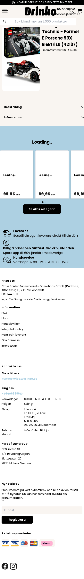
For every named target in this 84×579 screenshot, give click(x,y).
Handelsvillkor (11, 324)
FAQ (4, 313)
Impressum (9, 346)
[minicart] (79, 11)
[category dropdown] (5, 11)
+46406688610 (12, 394)
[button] (3, 501)
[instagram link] (13, 566)
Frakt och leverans (14, 335)
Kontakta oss (11, 366)
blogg (5, 318)
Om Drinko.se (11, 340)
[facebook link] (5, 566)
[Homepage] (40, 10)
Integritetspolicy (13, 329)
